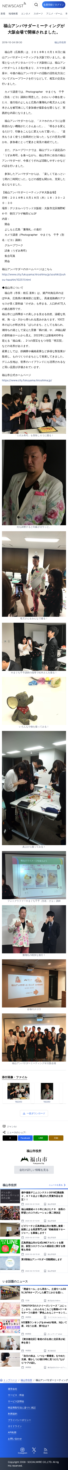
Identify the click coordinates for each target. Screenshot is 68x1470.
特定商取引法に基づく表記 (22, 1407)
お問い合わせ (15, 1438)
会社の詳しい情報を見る (34, 1169)
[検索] (36, 4)
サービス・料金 (16, 1395)
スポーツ (38, 13)
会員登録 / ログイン (53, 4)
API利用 (12, 1432)
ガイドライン (15, 1426)
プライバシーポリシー (19, 1420)
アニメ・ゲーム (54, 13)
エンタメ (25, 13)
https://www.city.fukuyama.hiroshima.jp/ (27, 380)
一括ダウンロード (36, 1113)
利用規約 (12, 1413)
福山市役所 (60, 42)
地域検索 (13, 13)
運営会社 (12, 1388)
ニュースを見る (56, 1185)
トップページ (10, 1380)
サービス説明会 (16, 1401)
